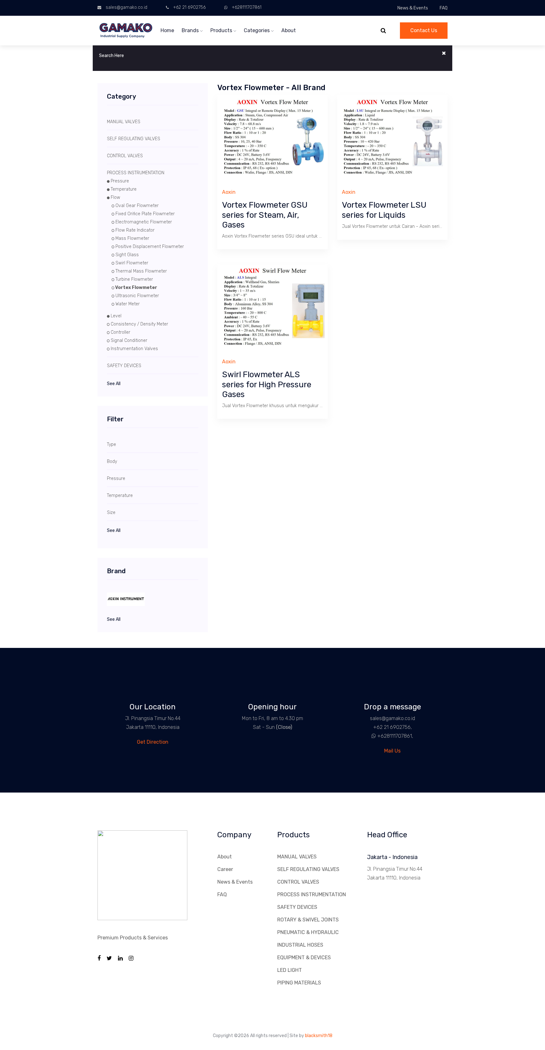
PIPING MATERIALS (299, 983)
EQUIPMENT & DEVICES (304, 958)
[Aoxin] (152, 599)
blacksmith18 (318, 1035)
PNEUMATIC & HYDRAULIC (308, 932)
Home (167, 30)
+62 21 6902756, (392, 727)
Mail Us (392, 751)
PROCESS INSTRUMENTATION (311, 894)
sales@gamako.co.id (126, 7)
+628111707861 (246, 7)
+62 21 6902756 (189, 7)
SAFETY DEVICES (297, 907)
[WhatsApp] (371, 736)
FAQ (444, 8)
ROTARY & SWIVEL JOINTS (308, 920)
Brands (191, 30)
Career (225, 869)
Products (221, 30)
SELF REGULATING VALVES (308, 869)
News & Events (412, 8)
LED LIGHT (289, 970)
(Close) (284, 727)
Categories (257, 30)
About (288, 30)
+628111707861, (395, 736)
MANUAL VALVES (297, 857)
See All (113, 383)
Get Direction (152, 742)
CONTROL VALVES (298, 882)
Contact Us (423, 30)
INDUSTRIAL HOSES (300, 945)
